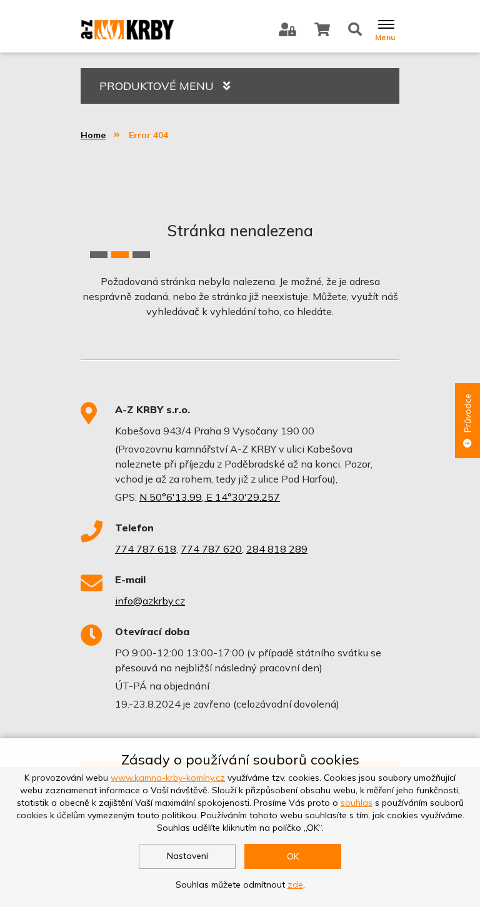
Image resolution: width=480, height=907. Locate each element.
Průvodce (467, 413)
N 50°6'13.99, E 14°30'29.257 (209, 497)
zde (295, 884)
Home (93, 135)
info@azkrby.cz (150, 600)
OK (293, 856)
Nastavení (187, 855)
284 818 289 (277, 549)
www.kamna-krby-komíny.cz (168, 777)
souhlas (356, 802)
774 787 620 (211, 549)
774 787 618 (145, 549)
